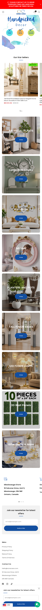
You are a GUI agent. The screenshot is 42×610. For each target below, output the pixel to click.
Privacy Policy (7, 547)
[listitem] (21, 4)
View (21, 140)
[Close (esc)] (39, 588)
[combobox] (7, 605)
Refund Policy (7, 554)
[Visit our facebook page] (3, 584)
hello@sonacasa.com (10, 568)
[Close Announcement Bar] (40, 4)
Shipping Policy (7, 550)
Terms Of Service (8, 558)
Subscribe (21, 604)
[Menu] (3, 12)
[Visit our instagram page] (7, 584)
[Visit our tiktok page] (11, 584)
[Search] (39, 12)
